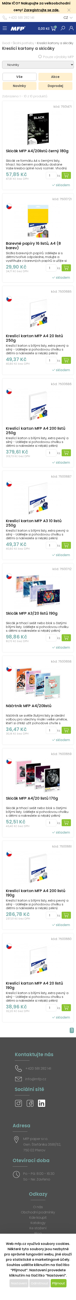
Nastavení (19, 1283)
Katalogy (38, 1222)
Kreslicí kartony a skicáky (55, 43)
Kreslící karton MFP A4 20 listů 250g (34, 338)
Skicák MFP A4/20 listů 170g (32, 798)
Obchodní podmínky (38, 1212)
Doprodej (55, 86)
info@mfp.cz (35, 1079)
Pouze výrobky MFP (58, 56)
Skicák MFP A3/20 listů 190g (31, 613)
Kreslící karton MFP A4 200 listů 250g (35, 430)
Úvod (6, 43)
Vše (19, 77)
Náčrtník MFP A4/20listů (28, 705)
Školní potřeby (23, 43)
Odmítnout (39, 1283)
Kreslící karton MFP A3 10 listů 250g (33, 523)
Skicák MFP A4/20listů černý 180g (37, 151)
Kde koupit (38, 1217)
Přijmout (58, 1283)
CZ (66, 17)
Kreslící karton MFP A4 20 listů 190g (34, 985)
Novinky (19, 86)
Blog (38, 1233)
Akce (55, 77)
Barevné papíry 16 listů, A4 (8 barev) (33, 245)
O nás (38, 1207)
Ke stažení (38, 1228)
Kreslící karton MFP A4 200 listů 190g (35, 893)
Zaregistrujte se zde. (41, 10)
